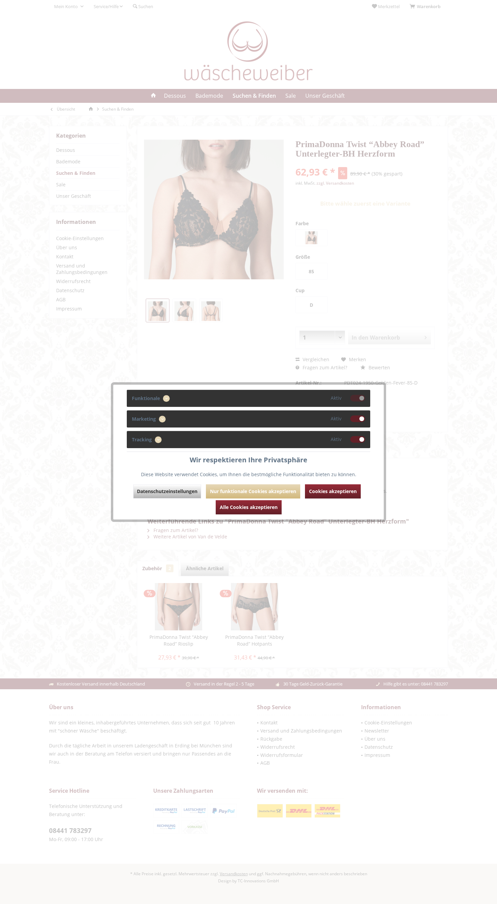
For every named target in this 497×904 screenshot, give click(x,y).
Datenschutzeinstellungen (167, 491)
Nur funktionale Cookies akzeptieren (253, 491)
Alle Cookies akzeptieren (249, 507)
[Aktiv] (357, 398)
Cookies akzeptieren (333, 491)
